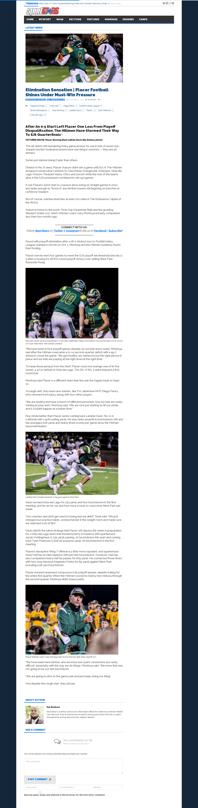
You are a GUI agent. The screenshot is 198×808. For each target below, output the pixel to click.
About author (35, 700)
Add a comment (35, 730)
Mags (59, 19)
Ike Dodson (91, 100)
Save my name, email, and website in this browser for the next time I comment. (64, 795)
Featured (93, 19)
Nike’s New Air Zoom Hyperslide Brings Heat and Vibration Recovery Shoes (73, 3)
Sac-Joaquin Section (56, 99)
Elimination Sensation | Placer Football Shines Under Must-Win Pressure (67, 92)
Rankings (111, 19)
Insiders (128, 19)
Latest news (34, 28)
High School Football (35, 99)
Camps (143, 19)
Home (30, 19)
